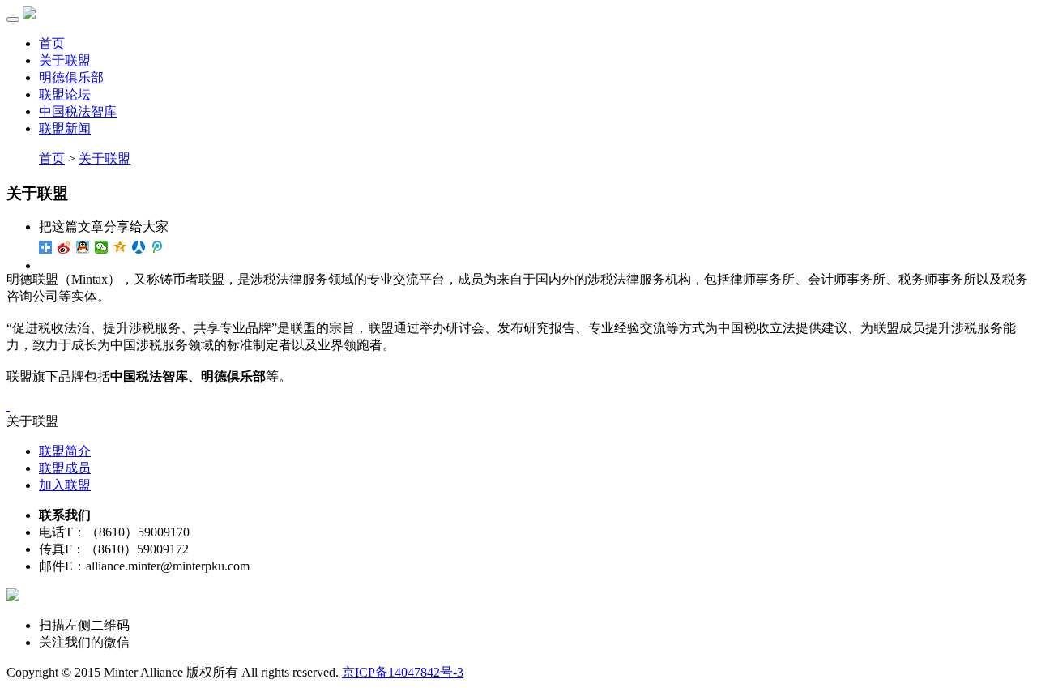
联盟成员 (65, 468)
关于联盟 (104, 158)
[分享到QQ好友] (83, 247)
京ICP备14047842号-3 (402, 672)
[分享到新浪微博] (64, 247)
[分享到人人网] (139, 247)
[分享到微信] (102, 247)
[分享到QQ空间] (120, 247)
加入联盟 (65, 485)
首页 (52, 43)
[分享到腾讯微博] (157, 247)
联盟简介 (65, 451)
